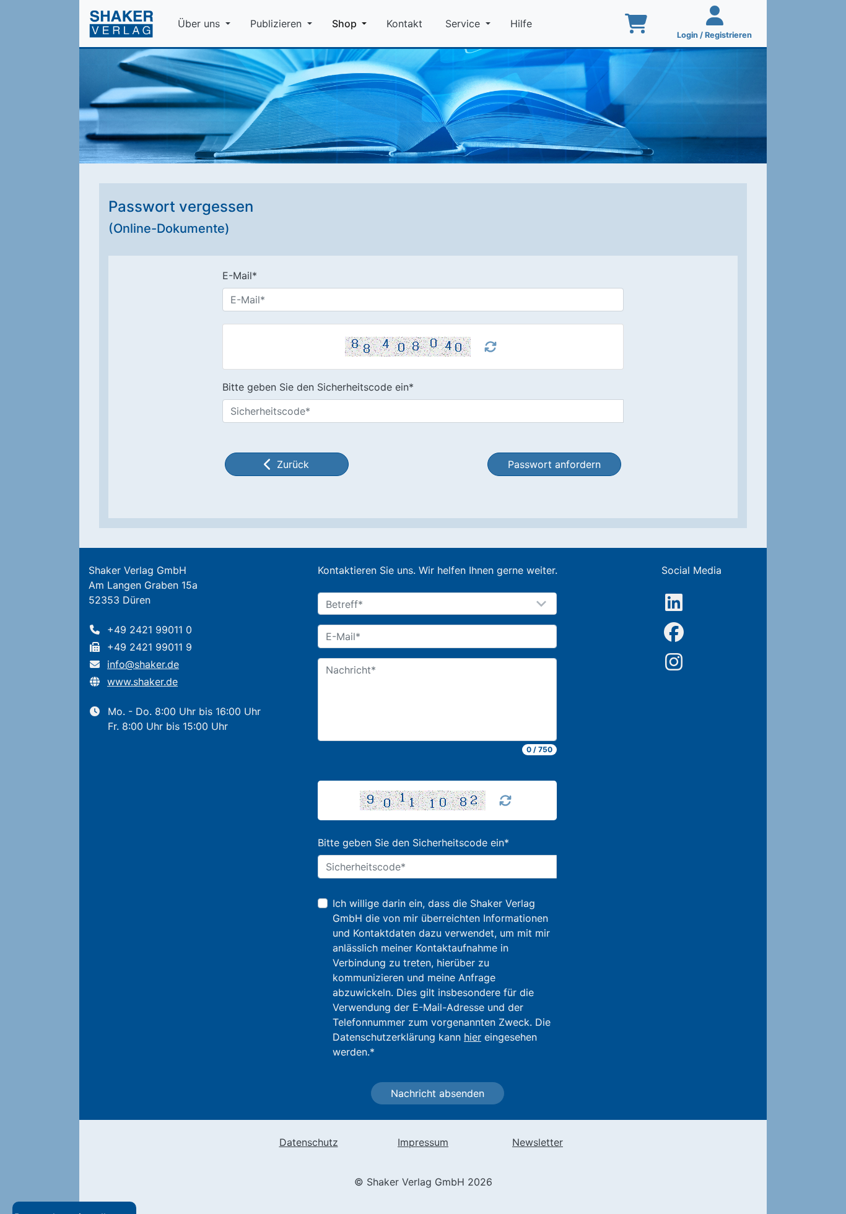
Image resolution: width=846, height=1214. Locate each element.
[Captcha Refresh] (505, 800)
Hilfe (522, 23)
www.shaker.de (142, 681)
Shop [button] (352, 23)
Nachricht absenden (437, 1093)
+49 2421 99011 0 (149, 629)
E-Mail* (239, 275)
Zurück (293, 464)
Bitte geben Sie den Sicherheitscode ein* (318, 387)
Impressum (423, 1142)
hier (472, 1037)
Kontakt (405, 23)
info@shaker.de (143, 664)
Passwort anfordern (554, 464)
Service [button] (464, 23)
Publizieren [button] (277, 23)
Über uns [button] (200, 23)
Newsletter (537, 1142)
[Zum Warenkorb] (636, 23)
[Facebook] (673, 632)
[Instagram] (673, 662)
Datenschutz (308, 1142)
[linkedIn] (673, 602)
